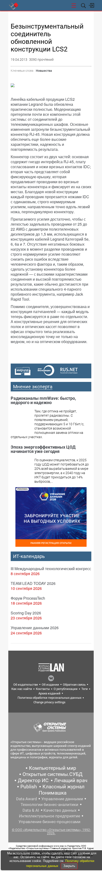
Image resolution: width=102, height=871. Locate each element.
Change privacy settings (49, 702)
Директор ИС (33, 780)
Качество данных (59, 810)
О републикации (66, 689)
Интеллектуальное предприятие (49, 816)
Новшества (44, 70)
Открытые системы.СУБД (53, 774)
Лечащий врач (70, 780)
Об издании (50, 684)
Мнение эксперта (32, 387)
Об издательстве (25, 684)
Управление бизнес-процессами (49, 821)
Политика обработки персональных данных (49, 697)
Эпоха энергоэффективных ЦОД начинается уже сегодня (43, 449)
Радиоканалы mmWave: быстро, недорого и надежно (43, 400)
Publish (28, 787)
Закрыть (69, 866)
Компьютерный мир (52, 768)
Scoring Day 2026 (26, 613)
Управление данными (62, 798)
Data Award (26, 798)
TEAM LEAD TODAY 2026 (33, 583)
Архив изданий (49, 693)
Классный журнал (63, 787)
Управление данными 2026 (35, 627)
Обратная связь (74, 684)
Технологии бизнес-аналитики (49, 804)
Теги (84, 689)
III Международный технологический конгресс (51, 568)
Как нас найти (21, 689)
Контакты (43, 689)
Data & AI (31, 810)
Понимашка (52, 793)
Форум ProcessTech (28, 598)
